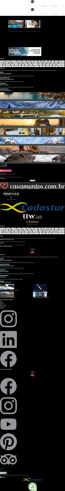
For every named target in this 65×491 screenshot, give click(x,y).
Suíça (36, 66)
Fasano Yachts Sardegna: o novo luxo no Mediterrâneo (9, 100)
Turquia (49, 66)
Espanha (29, 62)
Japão (1, 64)
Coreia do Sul (61, 61)
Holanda (52, 62)
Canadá (46, 61)
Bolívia (36, 61)
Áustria (28, 61)
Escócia (21, 62)
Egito (10, 62)
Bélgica (32, 61)
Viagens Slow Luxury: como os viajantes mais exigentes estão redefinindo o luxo (13, 154)
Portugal (47, 64)
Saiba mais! (53, 238)
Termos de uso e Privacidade (3, 174)
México (30, 64)
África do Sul (2, 61)
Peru (44, 64)
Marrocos (26, 64)
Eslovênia (25, 62)
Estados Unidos (35, 62)
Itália (23, 64)
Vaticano (61, 66)
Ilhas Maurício (61, 62)
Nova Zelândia (35, 64)
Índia (4, 64)
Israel (20, 64)
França (45, 62)
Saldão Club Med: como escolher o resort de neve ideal (9, 145)
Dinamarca (6, 62)
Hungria (56, 62)
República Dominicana (60, 64)
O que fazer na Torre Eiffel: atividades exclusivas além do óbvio (10, 127)
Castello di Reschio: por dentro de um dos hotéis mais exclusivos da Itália (12, 136)
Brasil (39, 61)
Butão (43, 61)
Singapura (24, 66)
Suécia (31, 66)
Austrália (24, 61)
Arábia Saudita (13, 61)
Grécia (48, 62)
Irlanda (12, 64)
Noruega (40, 64)
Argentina (19, 61)
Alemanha (8, 61)
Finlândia (40, 62)
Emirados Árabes (15, 62)
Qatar (51, 64)
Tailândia (42, 66)
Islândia (16, 64)
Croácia (1, 62)
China (53, 61)
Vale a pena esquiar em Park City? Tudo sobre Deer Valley (10, 109)
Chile (50, 61)
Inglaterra (8, 64)
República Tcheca (16, 66)
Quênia (54, 64)
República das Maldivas (5, 66)
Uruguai (55, 66)
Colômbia (56, 61)
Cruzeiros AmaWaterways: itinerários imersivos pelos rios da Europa (11, 118)
